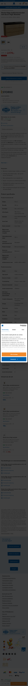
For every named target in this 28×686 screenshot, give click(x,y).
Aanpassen (13, 359)
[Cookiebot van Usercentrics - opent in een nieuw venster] (20, 326)
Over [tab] (23, 329)
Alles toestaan (14, 354)
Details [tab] (14, 329)
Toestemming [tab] (5, 329)
